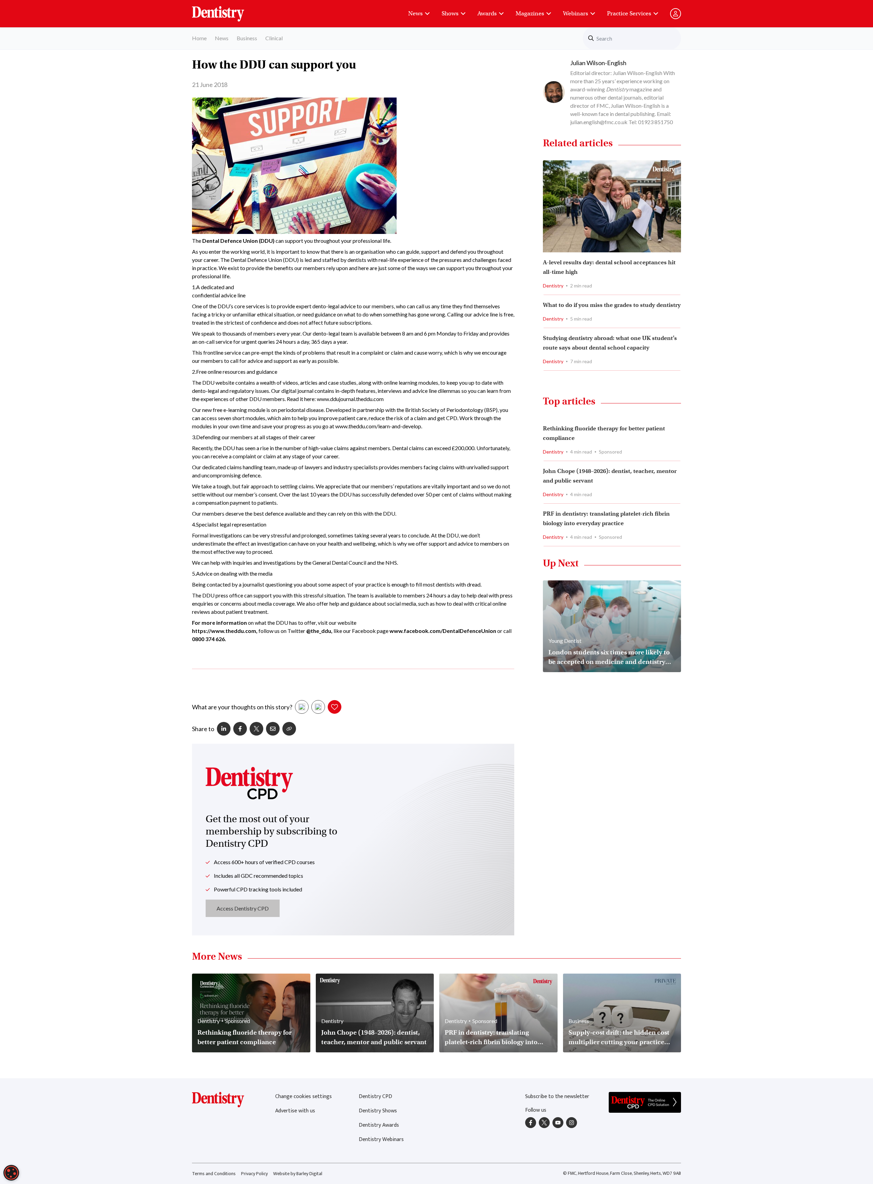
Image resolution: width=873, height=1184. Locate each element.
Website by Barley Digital (297, 1174)
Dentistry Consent (226, 10)
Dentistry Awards (379, 1125)
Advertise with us (295, 1110)
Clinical (274, 38)
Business (247, 38)
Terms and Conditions (214, 1174)
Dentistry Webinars (381, 1139)
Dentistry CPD (375, 1096)
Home (199, 38)
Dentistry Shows (378, 1110)
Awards (487, 13)
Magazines (530, 13)
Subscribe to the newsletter (557, 1096)
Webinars (575, 13)
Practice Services (629, 13)
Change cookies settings (303, 1096)
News (415, 13)
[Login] (675, 13)
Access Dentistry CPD (243, 908)
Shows (450, 13)
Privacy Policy (254, 1174)
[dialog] (11, 1173)
